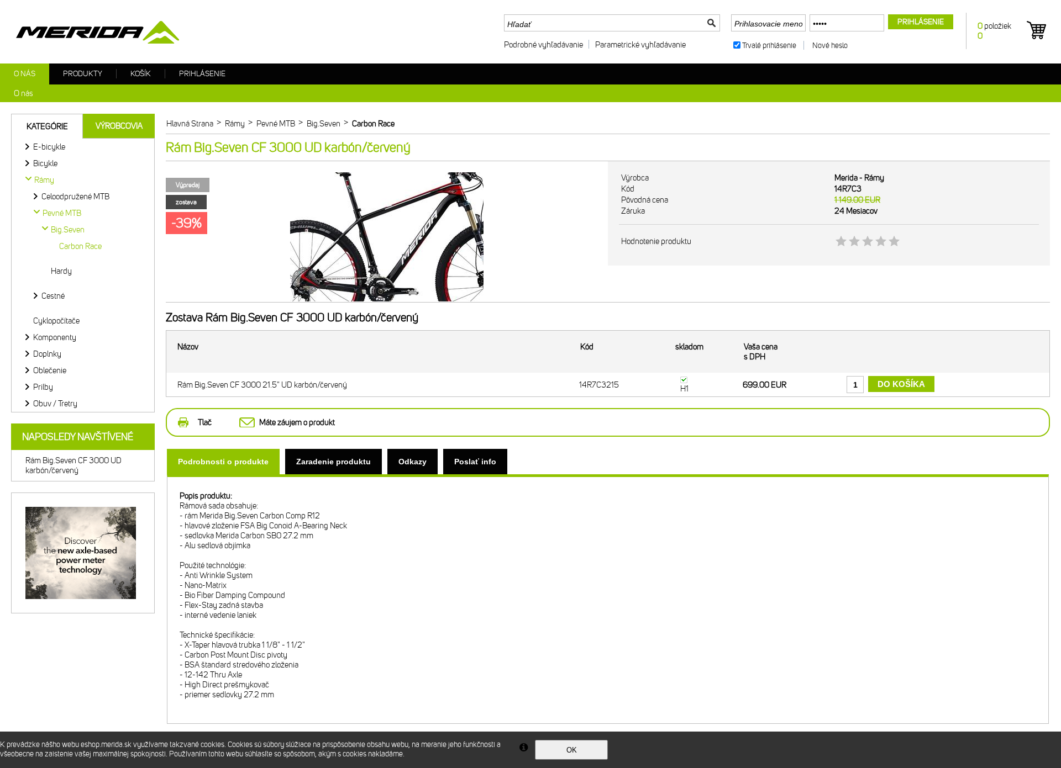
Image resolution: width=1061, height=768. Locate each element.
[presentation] (223, 461)
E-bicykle (49, 147)
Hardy (61, 271)
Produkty (82, 73)
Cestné (53, 296)
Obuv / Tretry (55, 404)
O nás (24, 73)
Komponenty (54, 337)
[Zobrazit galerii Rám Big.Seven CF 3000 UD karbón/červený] (387, 299)
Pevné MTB (62, 213)
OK (571, 750)
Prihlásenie (202, 73)
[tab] (223, 461)
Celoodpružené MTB (75, 197)
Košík (140, 73)
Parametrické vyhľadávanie (640, 45)
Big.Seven (68, 230)
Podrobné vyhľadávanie (543, 45)
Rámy (44, 180)
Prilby (43, 387)
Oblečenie (49, 370)
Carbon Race (80, 246)
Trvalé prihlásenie (769, 45)
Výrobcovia (119, 126)
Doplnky (47, 354)
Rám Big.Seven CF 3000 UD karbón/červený (73, 465)
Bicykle (45, 163)
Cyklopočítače (56, 321)
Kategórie (47, 126)
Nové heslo (830, 45)
